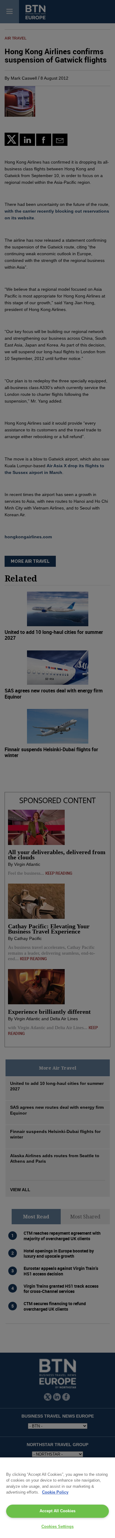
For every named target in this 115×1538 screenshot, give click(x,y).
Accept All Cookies (57, 1511)
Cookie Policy (55, 1492)
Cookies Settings (57, 1526)
